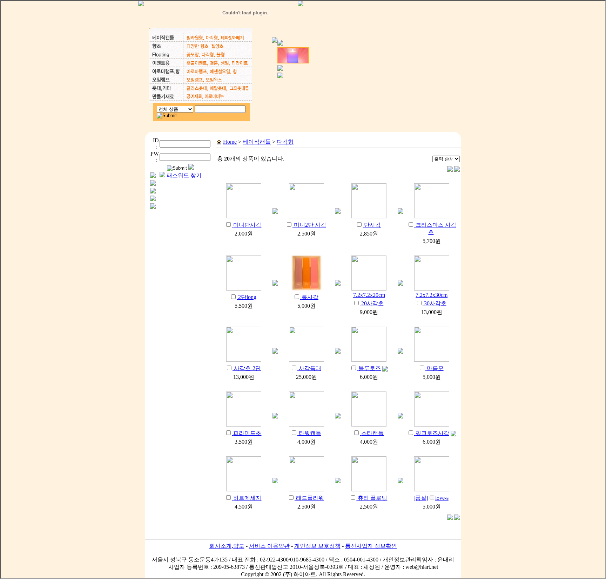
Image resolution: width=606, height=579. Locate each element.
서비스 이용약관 (269, 546)
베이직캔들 (257, 142)
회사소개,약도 (226, 546)
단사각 (372, 225)
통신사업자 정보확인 (371, 546)
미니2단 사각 (310, 225)
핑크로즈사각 (432, 433)
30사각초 (435, 303)
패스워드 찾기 (184, 175)
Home (230, 142)
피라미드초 (247, 433)
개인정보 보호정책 (317, 546)
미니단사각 (247, 225)
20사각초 (372, 303)
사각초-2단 (247, 368)
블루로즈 (369, 368)
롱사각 (310, 297)
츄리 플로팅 (372, 498)
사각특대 (310, 368)
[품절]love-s (431, 498)
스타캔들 (372, 433)
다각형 (285, 142)
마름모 (435, 368)
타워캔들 (310, 433)
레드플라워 (310, 498)
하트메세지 (247, 498)
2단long (247, 297)
